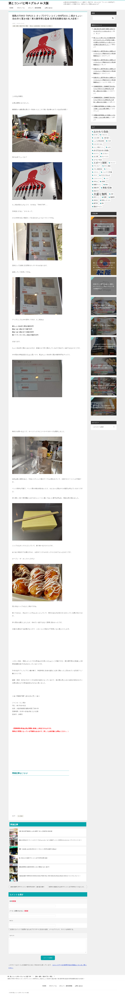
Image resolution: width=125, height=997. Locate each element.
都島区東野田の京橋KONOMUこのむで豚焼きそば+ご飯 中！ (34, 867)
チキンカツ (112, 162)
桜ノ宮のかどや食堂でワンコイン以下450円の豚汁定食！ (33, 858)
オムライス (96, 153)
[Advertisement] (48, 81)
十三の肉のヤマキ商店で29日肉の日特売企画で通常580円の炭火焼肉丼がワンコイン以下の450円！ (104, 347)
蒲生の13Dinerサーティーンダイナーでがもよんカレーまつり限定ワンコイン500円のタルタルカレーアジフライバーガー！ (50, 840)
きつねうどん (104, 134)
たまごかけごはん (98, 144)
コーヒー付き (98, 160)
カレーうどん (105, 156)
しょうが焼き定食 (99, 141)
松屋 (104, 197)
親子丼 (96, 203)
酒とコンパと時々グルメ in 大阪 (29, 3)
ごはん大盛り (97, 137)
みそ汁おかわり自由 (101, 150)
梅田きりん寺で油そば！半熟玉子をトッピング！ (104, 326)
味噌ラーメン (97, 184)
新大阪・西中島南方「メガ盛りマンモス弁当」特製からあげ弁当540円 (104, 306)
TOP (20, 976)
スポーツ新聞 (100, 163)
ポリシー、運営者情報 (34, 8)
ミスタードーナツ (98, 178)
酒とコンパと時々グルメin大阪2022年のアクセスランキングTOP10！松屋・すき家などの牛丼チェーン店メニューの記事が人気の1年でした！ (104, 266)
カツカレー (105, 153)
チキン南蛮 (107, 166)
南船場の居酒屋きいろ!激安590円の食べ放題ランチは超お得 (104, 387)
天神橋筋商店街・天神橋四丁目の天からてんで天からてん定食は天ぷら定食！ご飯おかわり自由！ (104, 89)
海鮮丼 (112, 197)
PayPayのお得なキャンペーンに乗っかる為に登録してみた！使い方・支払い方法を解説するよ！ (104, 226)
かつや (95, 134)
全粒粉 (103, 181)
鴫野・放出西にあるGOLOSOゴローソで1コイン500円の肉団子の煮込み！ (38, 849)
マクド (95, 175)
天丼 (112, 194)
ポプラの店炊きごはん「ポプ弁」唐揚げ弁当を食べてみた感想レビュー (104, 367)
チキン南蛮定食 (98, 169)
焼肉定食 (96, 200)
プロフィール (21, 8)
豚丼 (103, 203)
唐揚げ (106, 184)
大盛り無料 (100, 194)
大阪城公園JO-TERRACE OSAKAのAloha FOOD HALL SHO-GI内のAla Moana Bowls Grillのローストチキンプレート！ (50, 876)
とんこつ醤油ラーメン (99, 147)
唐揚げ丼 (96, 187)
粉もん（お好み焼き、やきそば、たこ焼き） (41, 26)
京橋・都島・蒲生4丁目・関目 (20, 26)
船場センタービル (105, 200)
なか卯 (109, 147)
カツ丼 (96, 156)
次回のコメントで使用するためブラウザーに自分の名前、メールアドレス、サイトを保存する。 (42, 929)
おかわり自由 (101, 131)
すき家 (109, 140)
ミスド (107, 178)
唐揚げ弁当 (96, 190)
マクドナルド (105, 175)
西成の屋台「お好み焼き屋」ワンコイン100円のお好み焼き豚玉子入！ (104, 246)
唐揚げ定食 (107, 188)
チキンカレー (97, 166)
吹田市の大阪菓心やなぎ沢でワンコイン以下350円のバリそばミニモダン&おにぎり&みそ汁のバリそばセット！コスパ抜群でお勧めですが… (68, 886)
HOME (11, 8)
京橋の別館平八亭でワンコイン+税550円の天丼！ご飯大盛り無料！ (27, 886)
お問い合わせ (48, 8)
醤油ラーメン (98, 206)
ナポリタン (96, 172)
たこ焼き (20, 816)
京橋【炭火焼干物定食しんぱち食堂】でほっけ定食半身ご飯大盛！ (36, 831)
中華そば (96, 181)
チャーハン (108, 169)
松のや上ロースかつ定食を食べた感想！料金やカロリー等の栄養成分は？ (104, 407)
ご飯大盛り (106, 138)
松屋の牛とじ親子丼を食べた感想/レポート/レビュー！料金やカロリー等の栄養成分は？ (104, 53)
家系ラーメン (97, 197)
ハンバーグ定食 (107, 172)
